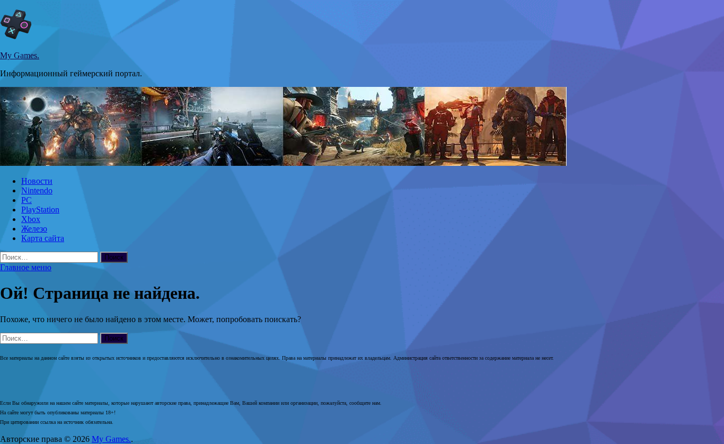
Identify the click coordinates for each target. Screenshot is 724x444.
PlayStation (40, 209)
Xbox (30, 219)
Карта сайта (42, 238)
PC (26, 200)
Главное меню (25, 267)
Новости (36, 180)
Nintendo (36, 190)
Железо (34, 228)
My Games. (19, 55)
